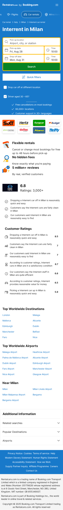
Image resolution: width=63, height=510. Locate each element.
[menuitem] (13, 14)
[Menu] (57, 5)
